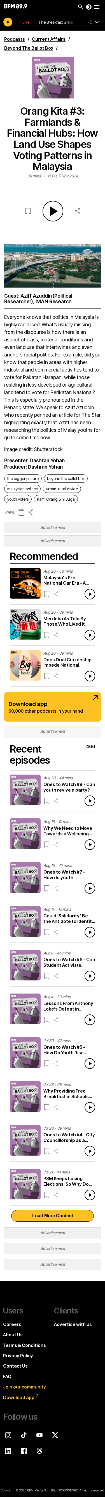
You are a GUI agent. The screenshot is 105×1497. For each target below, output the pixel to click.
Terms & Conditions (24, 1345)
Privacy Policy (18, 1355)
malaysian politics (22, 488)
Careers (12, 1324)
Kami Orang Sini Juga (56, 499)
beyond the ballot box (66, 478)
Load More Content (52, 1215)
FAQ (7, 1376)
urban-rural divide (62, 488)
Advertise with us (73, 1324)
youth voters (18, 499)
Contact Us (15, 1366)
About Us (13, 1334)
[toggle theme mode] (88, 7)
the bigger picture (23, 478)
